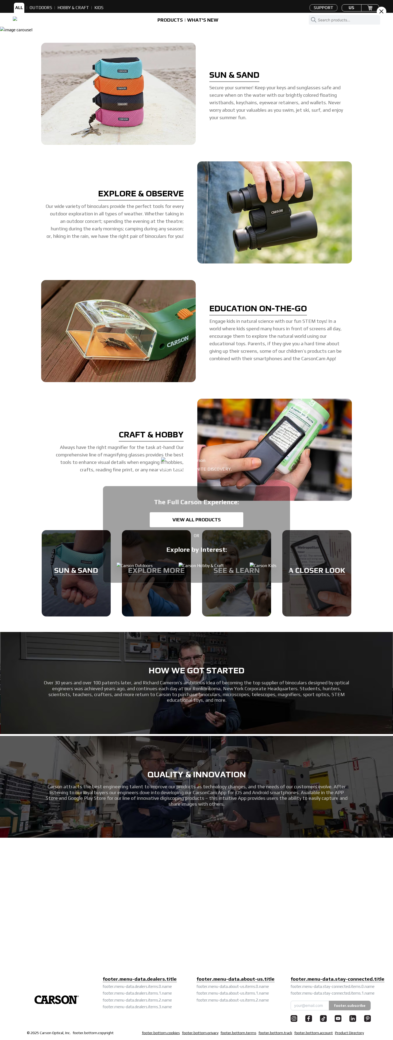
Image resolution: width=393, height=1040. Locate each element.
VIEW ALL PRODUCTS (196, 519)
